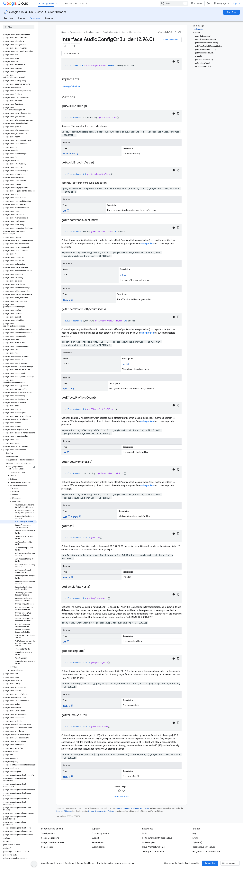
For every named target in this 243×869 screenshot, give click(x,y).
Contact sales (47, 847)
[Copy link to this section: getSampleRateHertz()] (93, 587)
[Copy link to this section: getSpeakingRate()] (88, 651)
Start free (231, 12)
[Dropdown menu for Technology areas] (57, 3)
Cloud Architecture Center (153, 847)
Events (196, 838)
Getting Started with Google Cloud (157, 838)
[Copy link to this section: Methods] (79, 97)
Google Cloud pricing (50, 838)
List (65, 516)
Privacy (59, 863)
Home (63, 32)
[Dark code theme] (173, 61)
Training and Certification (153, 851)
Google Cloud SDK (21, 12)
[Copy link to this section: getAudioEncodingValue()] (97, 162)
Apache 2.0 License (64, 811)
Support (95, 838)
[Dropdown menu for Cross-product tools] (87, 3)
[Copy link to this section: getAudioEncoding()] (90, 106)
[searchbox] (18, 27)
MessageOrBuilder (70, 86)
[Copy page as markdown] (73, 45)
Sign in (236, 3)
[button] (18, 449)
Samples (49, 18)
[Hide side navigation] (34, 864)
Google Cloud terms (85, 863)
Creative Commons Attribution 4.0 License (132, 808)
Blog (194, 833)
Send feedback (170, 39)
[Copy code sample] (178, 61)
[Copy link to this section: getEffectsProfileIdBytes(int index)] (108, 309)
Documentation (76, 32)
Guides (21, 18)
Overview (8, 18)
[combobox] (174, 3)
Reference (35, 18)
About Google (47, 863)
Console (198, 3)
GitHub (145, 833)
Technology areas (46, 3)
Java (40, 12)
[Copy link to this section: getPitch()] (77, 526)
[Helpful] (175, 32)
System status (98, 847)
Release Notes (98, 842)
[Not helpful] (179, 32)
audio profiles (147, 243)
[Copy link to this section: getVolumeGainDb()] (90, 715)
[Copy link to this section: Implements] (82, 79)
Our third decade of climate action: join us (115, 863)
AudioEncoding (70, 153)
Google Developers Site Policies (101, 811)
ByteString (69, 388)
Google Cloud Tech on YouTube (206, 851)
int (64, 210)
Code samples (148, 842)
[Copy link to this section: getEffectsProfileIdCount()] (98, 398)
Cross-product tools (74, 3)
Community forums (100, 833)
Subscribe (210, 863)
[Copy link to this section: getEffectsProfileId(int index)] (101, 220)
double (66, 577)
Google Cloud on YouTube (204, 847)
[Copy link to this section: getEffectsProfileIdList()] (95, 462)
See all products (48, 833)
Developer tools (92, 32)
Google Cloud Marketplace (52, 842)
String (66, 300)
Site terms (69, 863)
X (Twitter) (197, 842)
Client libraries (57, 12)
